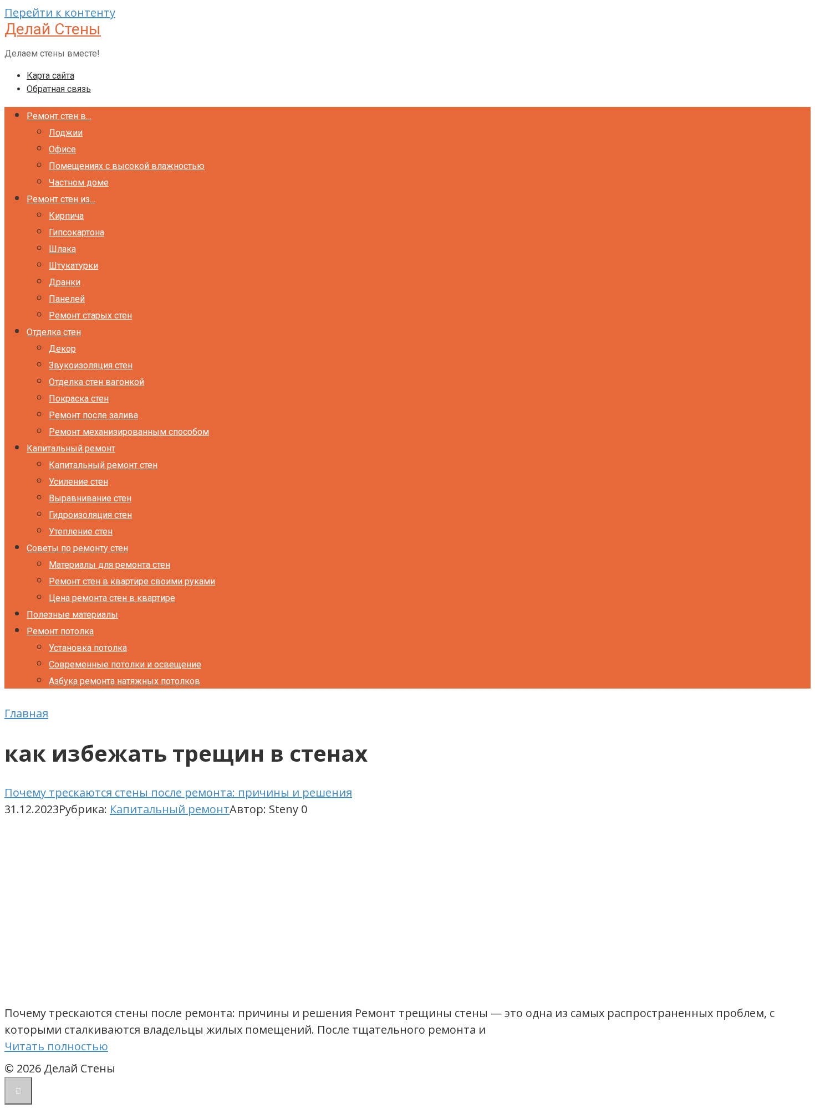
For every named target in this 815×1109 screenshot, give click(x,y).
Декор (62, 348)
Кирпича (66, 215)
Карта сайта (50, 75)
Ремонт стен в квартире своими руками (132, 581)
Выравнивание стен (90, 498)
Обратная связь (59, 89)
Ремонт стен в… (59, 116)
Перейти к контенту (59, 12)
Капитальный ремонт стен (103, 465)
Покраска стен (79, 398)
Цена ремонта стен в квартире (112, 598)
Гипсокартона (76, 232)
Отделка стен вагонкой (96, 382)
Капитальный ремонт (71, 448)
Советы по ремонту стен (77, 548)
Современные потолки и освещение (125, 664)
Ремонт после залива (93, 415)
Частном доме (79, 182)
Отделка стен (54, 332)
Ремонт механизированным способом (129, 432)
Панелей (67, 299)
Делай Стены (52, 29)
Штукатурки (73, 265)
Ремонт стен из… (61, 199)
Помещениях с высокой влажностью (127, 166)
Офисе (62, 149)
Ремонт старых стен (90, 315)
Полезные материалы (72, 614)
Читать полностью (56, 1046)
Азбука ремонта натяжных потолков (124, 681)
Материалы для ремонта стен (109, 564)
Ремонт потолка (60, 631)
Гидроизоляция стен (90, 515)
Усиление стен (78, 481)
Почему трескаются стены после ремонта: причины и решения (178, 792)
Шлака (62, 249)
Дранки (64, 282)
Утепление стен (81, 531)
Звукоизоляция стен (91, 365)
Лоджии (66, 132)
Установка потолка (88, 648)
